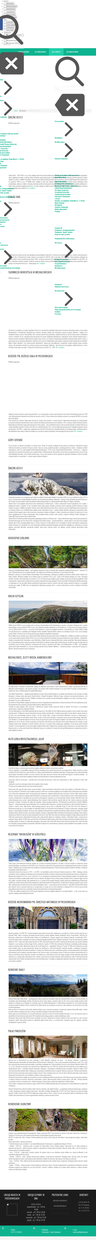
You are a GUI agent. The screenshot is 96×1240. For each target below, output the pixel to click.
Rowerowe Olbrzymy (19, 1104)
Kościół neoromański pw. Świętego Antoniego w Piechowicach (41, 902)
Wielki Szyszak (15, 596)
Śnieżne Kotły (15, 468)
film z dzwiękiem (31, 188)
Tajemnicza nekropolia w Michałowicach (30, 272)
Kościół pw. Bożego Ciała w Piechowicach (30, 356)
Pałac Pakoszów (17, 1031)
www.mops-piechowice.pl (60, 1200)
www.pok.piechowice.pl (60, 1205)
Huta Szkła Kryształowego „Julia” (26, 739)
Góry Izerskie (15, 440)
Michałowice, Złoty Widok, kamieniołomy (30, 657)
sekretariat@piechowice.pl (80, 1232)
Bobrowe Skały (16, 970)
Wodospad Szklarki (18, 538)
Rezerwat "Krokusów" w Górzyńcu (27, 834)
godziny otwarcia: (36, 1204)
